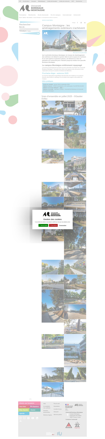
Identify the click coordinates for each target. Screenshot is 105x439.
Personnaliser (62, 225)
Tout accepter (43, 225)
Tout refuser (54, 225)
